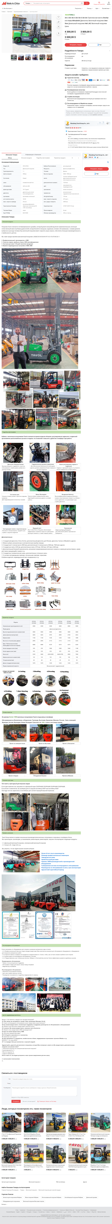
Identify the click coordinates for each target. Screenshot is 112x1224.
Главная (3, 11)
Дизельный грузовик (91, 1197)
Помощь (89, 8)
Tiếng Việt (93, 1212)
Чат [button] (100, 45)
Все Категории (8, 8)
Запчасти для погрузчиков (8, 1182)
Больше (4, 1204)
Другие (85, 1182)
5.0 (90, 157)
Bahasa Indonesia (102, 1212)
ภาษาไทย (83, 1212)
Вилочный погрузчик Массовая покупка (33, 1201)
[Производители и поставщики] (11, 3)
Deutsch (53, 1212)
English (18, 1212)
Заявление (22, 1210)
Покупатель (78, 8)
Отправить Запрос (76, 45)
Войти (108, 4)
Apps (97, 8)
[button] (75, 157)
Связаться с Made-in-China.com (67, 1210)
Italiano (48, 1212)
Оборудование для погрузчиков (11, 1201)
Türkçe (88, 1212)
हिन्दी (78, 1212)
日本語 (74, 1212)
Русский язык (42, 1212)
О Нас (17, 1210)
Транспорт (9, 11)
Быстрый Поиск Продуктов (82, 1210)
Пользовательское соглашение (34, 1210)
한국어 (69, 1212)
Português (29, 1212)
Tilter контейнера (60, 1182)
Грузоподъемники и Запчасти (21, 11)
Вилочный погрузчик (34, 1182)
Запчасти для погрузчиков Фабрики (12, 1197)
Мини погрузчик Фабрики (31, 1197)
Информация (93, 1210)
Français (35, 1212)
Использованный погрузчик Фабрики (51, 1197)
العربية (65, 1212)
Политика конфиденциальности (50, 1210)
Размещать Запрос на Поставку (46, 1101)
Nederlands (59, 1212)
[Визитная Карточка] (108, 162)
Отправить (16, 1101)
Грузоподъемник (33, 11)
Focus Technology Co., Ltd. (55, 1215)
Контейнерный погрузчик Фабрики (74, 1197)
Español (23, 1212)
